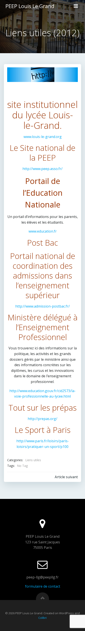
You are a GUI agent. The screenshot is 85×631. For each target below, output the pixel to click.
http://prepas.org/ (42, 418)
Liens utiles (33, 460)
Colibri (42, 618)
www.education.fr (43, 231)
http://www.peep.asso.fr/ (42, 168)
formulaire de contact (42, 586)
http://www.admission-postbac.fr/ (42, 306)
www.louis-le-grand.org (43, 136)
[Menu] (76, 6)
